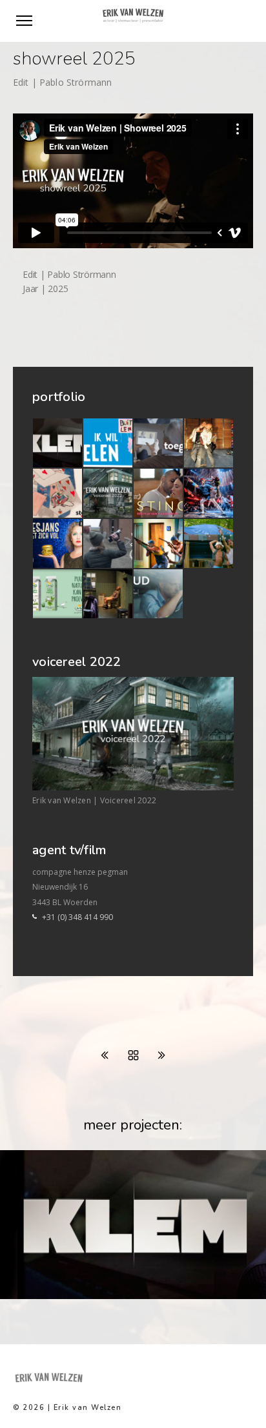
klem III (32, 1296)
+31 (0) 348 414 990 (77, 917)
